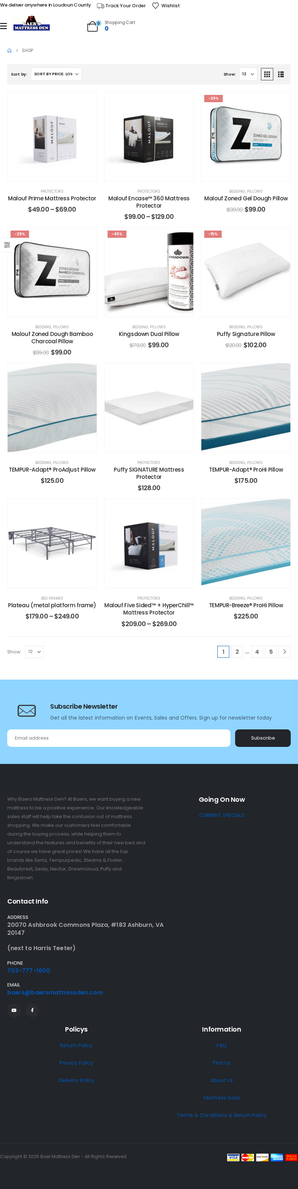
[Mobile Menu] (3, 26)
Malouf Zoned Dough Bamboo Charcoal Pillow (52, 337)
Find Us (221, 1062)
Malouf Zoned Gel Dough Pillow (245, 198)
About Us (221, 1080)
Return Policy (76, 1045)
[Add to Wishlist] (86, 103)
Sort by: (19, 74)
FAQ (222, 1045)
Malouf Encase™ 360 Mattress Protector (149, 202)
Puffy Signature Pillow (246, 334)
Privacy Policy (76, 1062)
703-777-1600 (28, 970)
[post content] (52, 136)
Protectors (52, 191)
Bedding (237, 191)
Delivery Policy (76, 1080)
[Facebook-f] (32, 1010)
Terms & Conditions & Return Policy (222, 1115)
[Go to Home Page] (9, 50)
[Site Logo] (31, 23)
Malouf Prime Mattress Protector (52, 198)
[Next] (285, 652)
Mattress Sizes (222, 1097)
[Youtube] (14, 1010)
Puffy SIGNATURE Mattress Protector (149, 473)
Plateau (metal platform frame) (52, 605)
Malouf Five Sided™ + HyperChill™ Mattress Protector (149, 608)
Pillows (255, 191)
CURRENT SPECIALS (222, 815)
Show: (230, 74)
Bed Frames (52, 598)
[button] (267, 74)
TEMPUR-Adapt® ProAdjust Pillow (52, 469)
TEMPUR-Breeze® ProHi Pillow (246, 605)
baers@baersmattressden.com (55, 992)
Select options (57, 173)
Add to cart (251, 173)
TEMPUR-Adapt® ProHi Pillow (246, 469)
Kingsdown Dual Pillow (149, 334)
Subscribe (263, 737)
